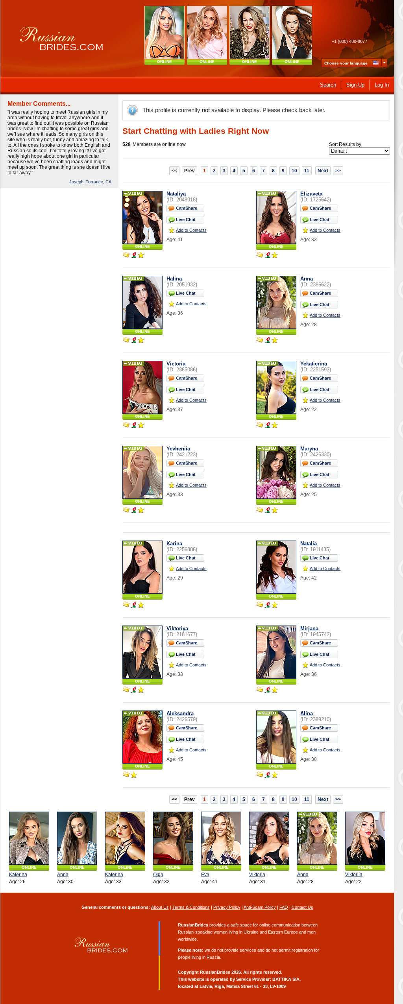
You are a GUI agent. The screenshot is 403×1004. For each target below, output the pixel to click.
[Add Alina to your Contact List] (275, 775)
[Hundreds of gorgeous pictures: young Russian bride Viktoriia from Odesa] (365, 838)
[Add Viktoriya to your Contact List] (141, 690)
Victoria (175, 364)
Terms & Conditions (191, 907)
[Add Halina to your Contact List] (141, 341)
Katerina (18, 874)
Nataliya (176, 194)
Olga (158, 874)
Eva (205, 874)
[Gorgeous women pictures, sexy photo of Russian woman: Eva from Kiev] (221, 838)
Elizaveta (311, 194)
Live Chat (186, 219)
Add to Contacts (191, 230)
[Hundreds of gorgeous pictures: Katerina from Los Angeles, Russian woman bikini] (164, 32)
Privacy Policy (226, 907)
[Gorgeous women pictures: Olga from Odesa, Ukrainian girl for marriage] (173, 838)
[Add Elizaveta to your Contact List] (275, 256)
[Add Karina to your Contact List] (141, 605)
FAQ (283, 907)
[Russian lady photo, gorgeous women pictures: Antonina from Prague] (249, 32)
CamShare (186, 208)
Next (323, 170)
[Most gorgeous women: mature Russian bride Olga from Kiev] (207, 32)
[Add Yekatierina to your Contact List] (275, 426)
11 (306, 170)
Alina (306, 713)
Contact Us (302, 907)
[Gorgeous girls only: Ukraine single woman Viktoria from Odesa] (269, 838)
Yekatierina (313, 364)
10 (294, 170)
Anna (306, 279)
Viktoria (257, 874)
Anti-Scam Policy (260, 907)
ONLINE (164, 61)
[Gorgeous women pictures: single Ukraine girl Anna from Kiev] (77, 838)
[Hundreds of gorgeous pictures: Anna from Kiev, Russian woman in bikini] (317, 838)
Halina (174, 279)
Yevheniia (178, 449)
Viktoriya (177, 628)
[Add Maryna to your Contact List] (275, 511)
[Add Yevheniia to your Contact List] (141, 511)
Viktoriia (353, 874)
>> (338, 170)
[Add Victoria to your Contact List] (141, 426)
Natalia (308, 543)
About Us (160, 907)
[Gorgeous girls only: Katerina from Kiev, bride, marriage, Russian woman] (29, 838)
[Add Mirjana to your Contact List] (275, 690)
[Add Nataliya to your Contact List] (141, 256)
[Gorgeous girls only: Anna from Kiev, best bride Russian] (292, 32)
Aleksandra (180, 713)
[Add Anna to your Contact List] (275, 341)
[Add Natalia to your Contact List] (275, 605)
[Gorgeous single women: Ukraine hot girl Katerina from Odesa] (125, 838)
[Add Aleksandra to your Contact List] (134, 775)
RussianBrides (215, 972)
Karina (174, 543)
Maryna (309, 449)
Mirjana (309, 628)
